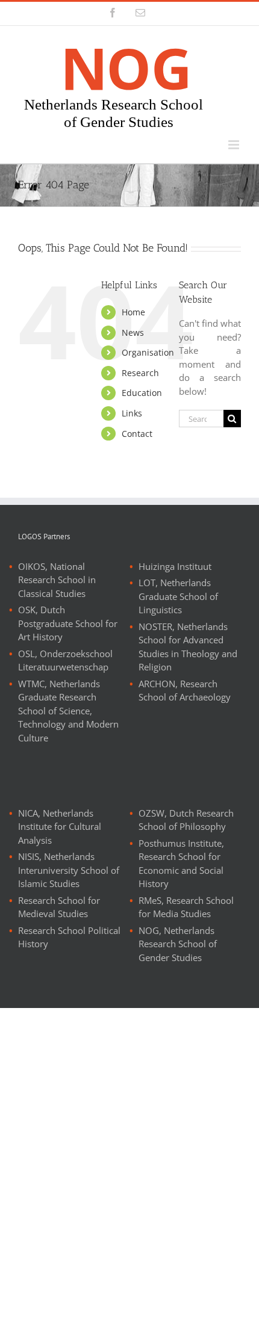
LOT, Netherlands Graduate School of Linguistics (178, 596)
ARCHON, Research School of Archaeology (185, 690)
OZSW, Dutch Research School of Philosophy (186, 820)
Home (133, 312)
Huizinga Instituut (175, 566)
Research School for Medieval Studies (59, 907)
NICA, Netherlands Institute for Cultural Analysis (59, 826)
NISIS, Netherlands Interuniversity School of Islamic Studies (68, 869)
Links (132, 413)
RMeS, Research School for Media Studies (186, 907)
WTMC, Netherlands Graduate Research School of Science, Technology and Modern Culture (68, 711)
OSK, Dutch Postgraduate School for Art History (67, 623)
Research (140, 373)
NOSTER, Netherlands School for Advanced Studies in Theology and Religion (188, 646)
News (133, 332)
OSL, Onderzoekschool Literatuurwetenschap (65, 660)
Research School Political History (69, 937)
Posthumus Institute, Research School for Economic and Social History (181, 863)
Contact (137, 433)
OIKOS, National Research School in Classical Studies (57, 579)
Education (142, 392)
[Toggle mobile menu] (234, 144)
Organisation (148, 352)
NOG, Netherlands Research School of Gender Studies (178, 943)
